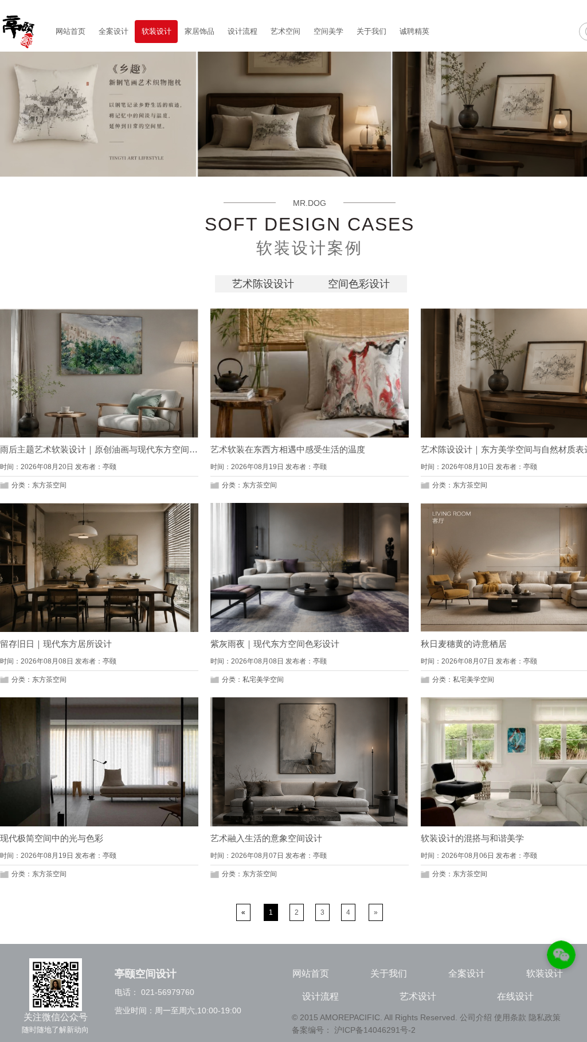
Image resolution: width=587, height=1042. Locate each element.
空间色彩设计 (359, 284)
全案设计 (113, 31)
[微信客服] (561, 956)
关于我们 (371, 31)
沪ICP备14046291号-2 (375, 1030)
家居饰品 (199, 31)
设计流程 (242, 31)
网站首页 (70, 31)
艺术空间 (285, 31)
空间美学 (328, 31)
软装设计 (156, 31)
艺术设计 (418, 996)
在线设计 (515, 996)
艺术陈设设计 (263, 284)
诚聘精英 (414, 31)
